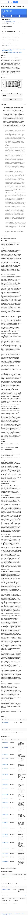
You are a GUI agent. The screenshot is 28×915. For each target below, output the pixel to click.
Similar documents (18, 49)
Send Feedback (9, 913)
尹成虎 (13, 21)
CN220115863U (5, 807)
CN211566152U (5, 853)
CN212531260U (5, 802)
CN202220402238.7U (6, 876)
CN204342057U (5, 758)
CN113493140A (5, 768)
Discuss (20, 52)
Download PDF (7, 15)
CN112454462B (5, 856)
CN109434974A (5, 794)
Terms (23, 913)
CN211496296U (5, 848)
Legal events (11, 49)
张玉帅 (10, 21)
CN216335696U (5, 836)
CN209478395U (5, 779)
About (2, 913)
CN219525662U (5, 818)
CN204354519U (5, 842)
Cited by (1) (6, 49)
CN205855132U (5, 784)
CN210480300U (5, 742)
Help (9, 914)
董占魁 (7, 21)
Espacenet (10, 52)
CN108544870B (5, 822)
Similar (21, 15)
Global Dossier (15, 52)
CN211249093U (5, 774)
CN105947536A (5, 754)
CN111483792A (5, 788)
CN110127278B (5, 747)
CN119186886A (5, 722)
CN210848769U (5, 861)
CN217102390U (5, 827)
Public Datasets (17, 913)
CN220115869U (5, 814)
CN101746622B (5, 834)
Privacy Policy (4, 914)
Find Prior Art (15, 15)
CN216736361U (5, 764)
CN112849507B (5, 798)
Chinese (10, 19)
